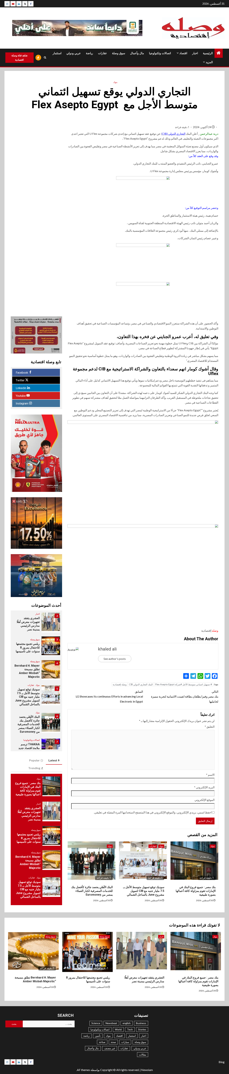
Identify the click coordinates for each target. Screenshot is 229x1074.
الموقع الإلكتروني (204, 799)
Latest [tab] (52, 760)
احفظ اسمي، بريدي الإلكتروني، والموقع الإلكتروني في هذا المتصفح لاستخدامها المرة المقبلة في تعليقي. (153, 812)
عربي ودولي (73, 53)
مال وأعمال (137, 53)
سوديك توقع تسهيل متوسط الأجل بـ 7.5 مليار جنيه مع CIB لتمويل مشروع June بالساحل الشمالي (143, 890)
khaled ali (107, 649)
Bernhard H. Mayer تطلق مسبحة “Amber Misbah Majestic (28, 862)
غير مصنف (109, 1048)
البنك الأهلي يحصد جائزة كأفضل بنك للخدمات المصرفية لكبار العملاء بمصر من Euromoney (92, 890)
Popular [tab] (34, 760)
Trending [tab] (34, 768)
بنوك (115, 82)
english (127, 1023)
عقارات (102, 53)
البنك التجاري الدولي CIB (141, 684)
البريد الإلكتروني (204, 787)
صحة (113, 1041)
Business (141, 1023)
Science (95, 1023)
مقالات (142, 1054)
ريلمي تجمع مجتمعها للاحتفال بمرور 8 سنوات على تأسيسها (27, 647)
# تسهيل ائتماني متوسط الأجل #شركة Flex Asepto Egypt (183, 684)
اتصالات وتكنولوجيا (160, 53)
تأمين (98, 1035)
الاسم (210, 774)
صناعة (102, 1041)
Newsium (147, 1069)
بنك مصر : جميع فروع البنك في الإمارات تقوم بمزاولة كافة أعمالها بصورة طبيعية (196, 890)
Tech (130, 1029)
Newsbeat (111, 1023)
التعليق (210, 726)
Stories (142, 1029)
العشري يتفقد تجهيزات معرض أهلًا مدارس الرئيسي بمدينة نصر (29, 813)
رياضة (89, 53)
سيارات (125, 1041)
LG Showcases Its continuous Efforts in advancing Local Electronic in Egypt (109, 696)
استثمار (57, 53)
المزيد (209, 62)
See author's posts (115, 658)
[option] (36, 624)
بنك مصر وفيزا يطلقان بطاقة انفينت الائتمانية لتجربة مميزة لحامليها (184, 696)
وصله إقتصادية (119, 684)
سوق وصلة (118, 53)
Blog (222, 1062)
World (118, 1029)
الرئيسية (208, 53)
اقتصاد (183, 53)
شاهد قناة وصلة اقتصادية (19, 57)
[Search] (45, 57)
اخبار (195, 53)
